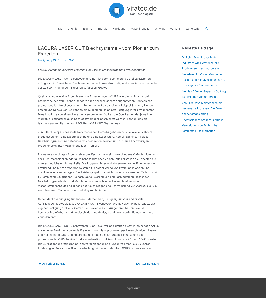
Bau (59, 28)
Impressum (133, 288)
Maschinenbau (140, 28)
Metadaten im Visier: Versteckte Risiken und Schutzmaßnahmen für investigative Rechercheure (204, 80)
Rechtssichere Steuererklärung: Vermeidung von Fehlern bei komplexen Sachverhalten (202, 125)
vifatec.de (142, 8)
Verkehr (175, 28)
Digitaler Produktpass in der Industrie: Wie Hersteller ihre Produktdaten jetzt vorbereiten (201, 63)
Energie (102, 28)
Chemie (73, 28)
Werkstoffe (193, 28)
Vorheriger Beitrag (51, 263)
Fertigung (119, 28)
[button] (207, 28)
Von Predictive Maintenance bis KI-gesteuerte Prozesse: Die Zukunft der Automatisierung (204, 108)
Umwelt (160, 28)
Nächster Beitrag (147, 263)
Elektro (87, 28)
